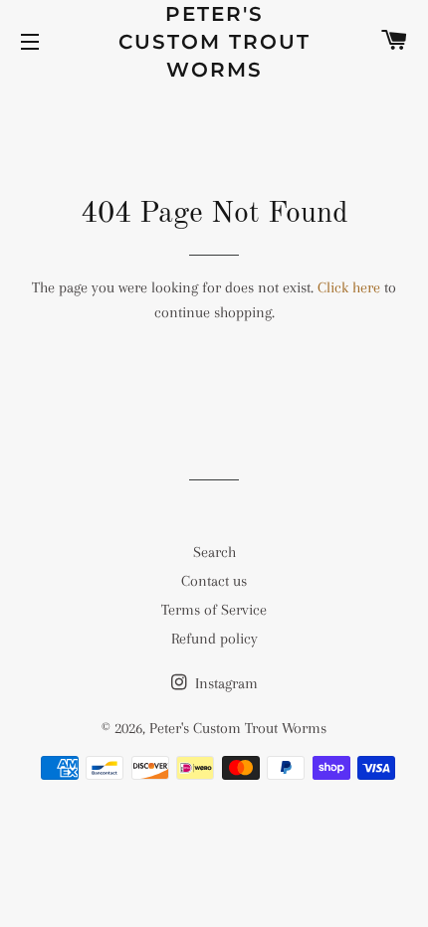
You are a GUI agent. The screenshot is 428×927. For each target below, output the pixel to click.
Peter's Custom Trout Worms (214, 42)
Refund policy (214, 639)
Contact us (214, 581)
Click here (349, 287)
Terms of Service (214, 610)
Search (214, 552)
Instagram (224, 683)
